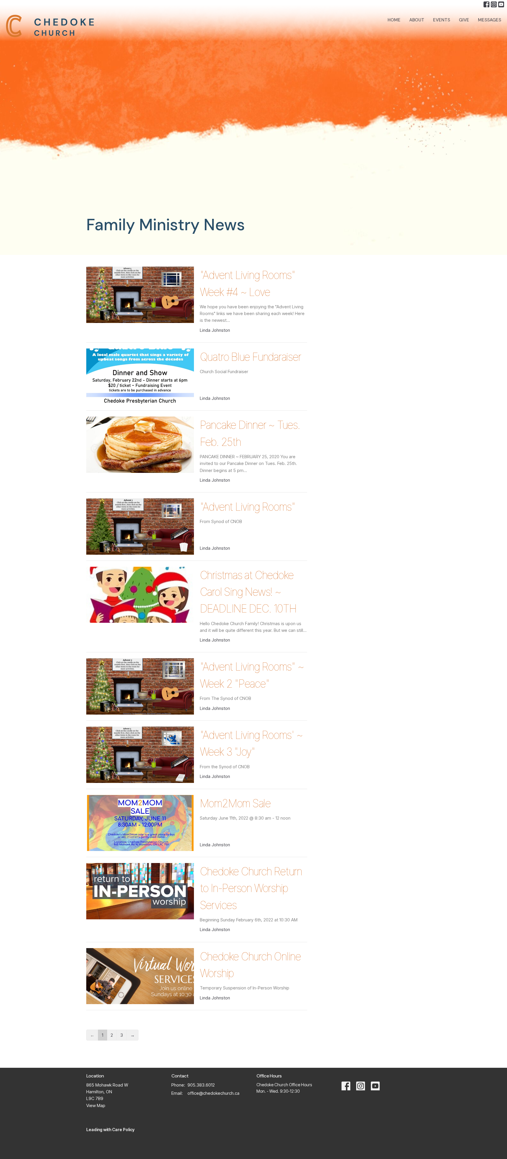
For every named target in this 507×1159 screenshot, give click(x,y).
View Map (95, 1105)
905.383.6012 (201, 1085)
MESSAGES (489, 20)
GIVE (464, 20)
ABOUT (416, 20)
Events (441, 20)
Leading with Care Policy (110, 1129)
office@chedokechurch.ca (213, 1093)
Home (394, 20)
